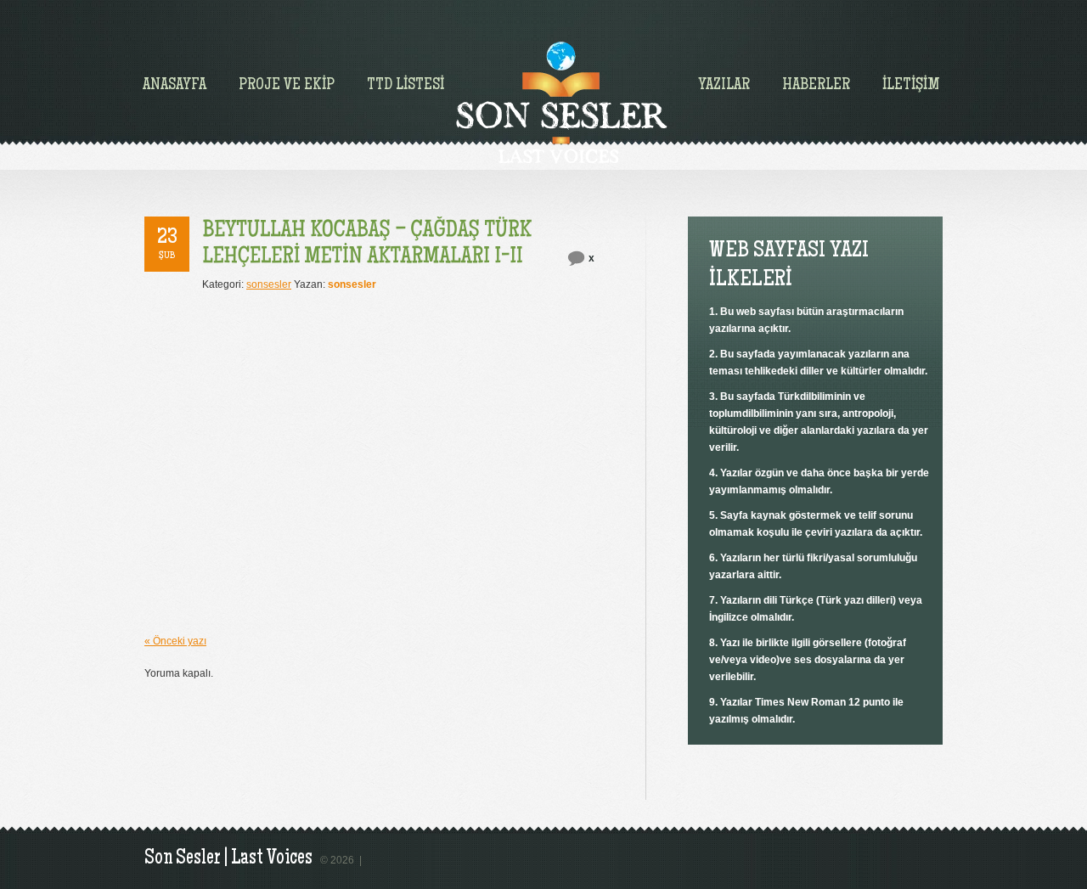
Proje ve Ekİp (287, 85)
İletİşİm (911, 85)
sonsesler (268, 284)
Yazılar (724, 85)
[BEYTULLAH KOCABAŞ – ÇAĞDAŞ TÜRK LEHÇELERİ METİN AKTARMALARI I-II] (369, 243)
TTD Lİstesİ (405, 85)
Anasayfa (174, 85)
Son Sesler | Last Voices (228, 858)
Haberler (816, 85)
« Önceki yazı (175, 641)
